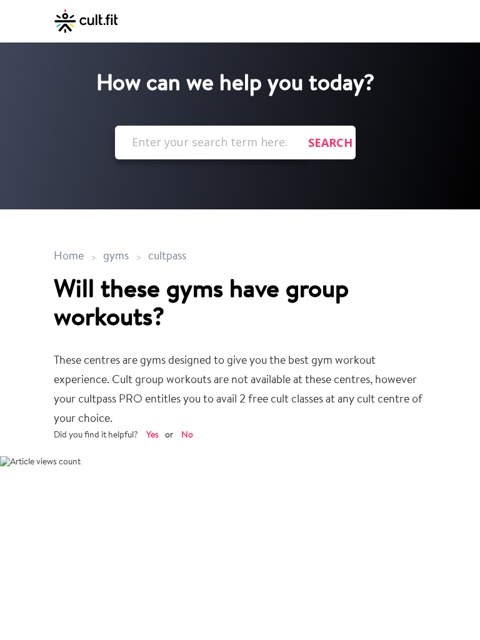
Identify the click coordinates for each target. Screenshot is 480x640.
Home (70, 256)
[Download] (217, 311)
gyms (116, 256)
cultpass (167, 256)
